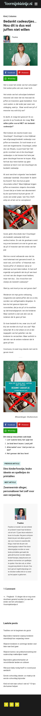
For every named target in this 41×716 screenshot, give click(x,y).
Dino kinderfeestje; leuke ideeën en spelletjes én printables (17, 472)
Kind (5, 16)
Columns (12, 16)
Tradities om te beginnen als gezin (17, 630)
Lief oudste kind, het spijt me (20, 440)
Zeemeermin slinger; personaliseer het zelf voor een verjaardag (18, 491)
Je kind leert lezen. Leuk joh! (20, 443)
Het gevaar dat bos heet (18, 453)
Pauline (20, 523)
